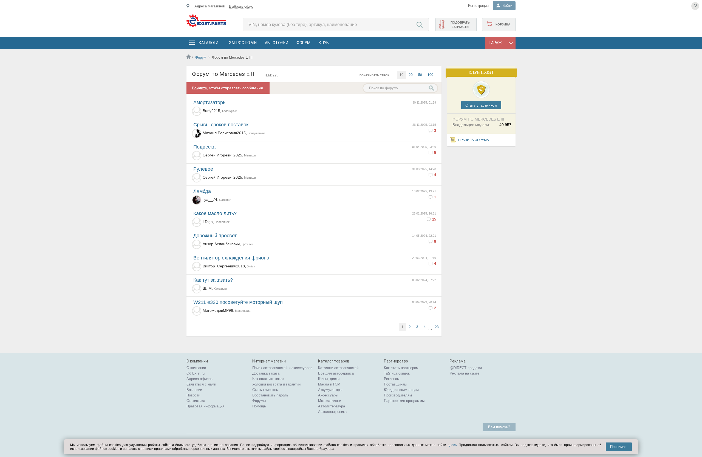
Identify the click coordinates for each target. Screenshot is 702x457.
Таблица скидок (397, 373)
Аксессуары (328, 395)
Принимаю (618, 447)
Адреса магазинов (209, 6)
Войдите (199, 88)
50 (420, 75)
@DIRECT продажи (466, 368)
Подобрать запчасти (460, 24)
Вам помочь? (499, 427)
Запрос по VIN (243, 43)
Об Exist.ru (195, 373)
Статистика (195, 401)
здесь (452, 445)
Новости (193, 395)
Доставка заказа (265, 373)
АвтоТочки (276, 43)
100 (430, 75)
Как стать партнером (401, 368)
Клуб (324, 43)
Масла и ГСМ (329, 384)
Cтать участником (481, 105)
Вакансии (194, 390)
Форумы (259, 401)
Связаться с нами (201, 384)
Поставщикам (395, 384)
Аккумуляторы (330, 390)
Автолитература (331, 406)
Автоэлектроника (332, 412)
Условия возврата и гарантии (276, 384)
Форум (303, 43)
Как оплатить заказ (268, 379)
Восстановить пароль (270, 395)
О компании (196, 368)
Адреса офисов (199, 379)
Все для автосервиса (336, 373)
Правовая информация (205, 406)
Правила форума (473, 140)
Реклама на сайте (464, 373)
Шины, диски (328, 379)
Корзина (503, 24)
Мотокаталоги (329, 401)
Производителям (398, 395)
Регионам (392, 379)
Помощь (259, 406)
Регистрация (478, 6)
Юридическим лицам (401, 390)
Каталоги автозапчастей (338, 368)
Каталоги (208, 43)
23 (437, 327)
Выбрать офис (241, 6)
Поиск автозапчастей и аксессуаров (282, 368)
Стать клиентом (265, 390)
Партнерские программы (404, 401)
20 (411, 75)
